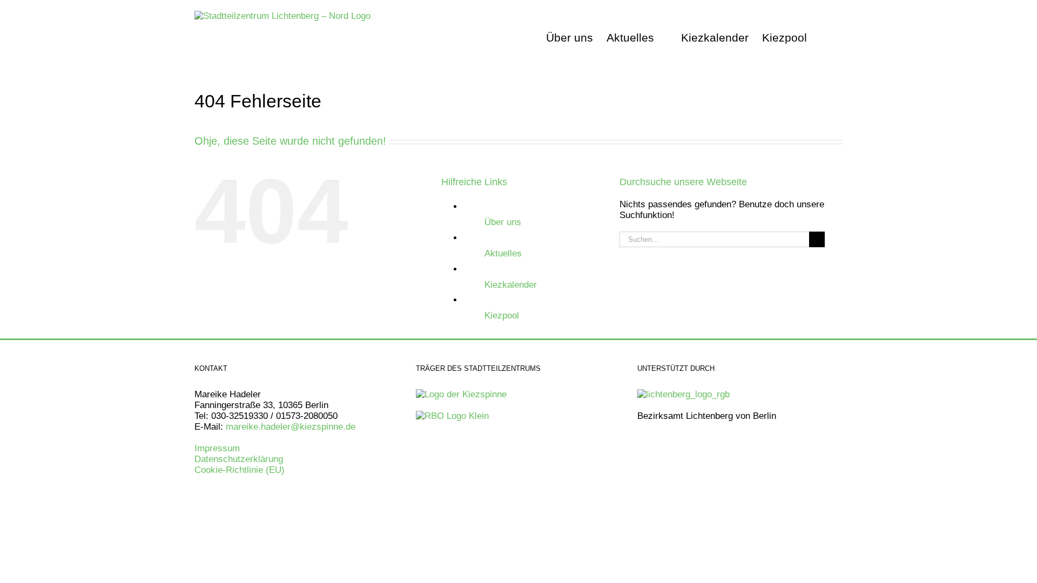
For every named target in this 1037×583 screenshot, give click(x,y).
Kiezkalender (510, 285)
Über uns (502, 222)
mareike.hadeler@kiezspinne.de (292, 427)
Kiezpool (501, 315)
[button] (824, 37)
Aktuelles (503, 253)
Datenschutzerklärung (238, 459)
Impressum (217, 448)
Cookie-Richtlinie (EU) (239, 470)
